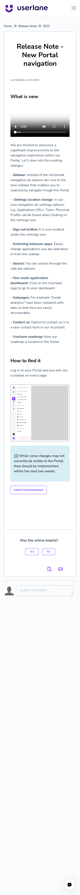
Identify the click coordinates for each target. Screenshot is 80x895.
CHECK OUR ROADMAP (28, 490)
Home (8, 26)
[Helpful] (32, 551)
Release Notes (27, 26)
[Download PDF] (50, 569)
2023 (46, 26)
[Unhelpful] (48, 551)
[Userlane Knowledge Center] (26, 8)
